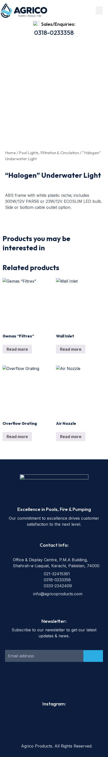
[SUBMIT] (93, 656)
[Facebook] (48, 681)
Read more (17, 349)
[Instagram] (59, 681)
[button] (99, 10)
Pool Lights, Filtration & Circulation (49, 152)
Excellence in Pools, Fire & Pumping (54, 509)
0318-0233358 (54, 32)
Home (10, 152)
